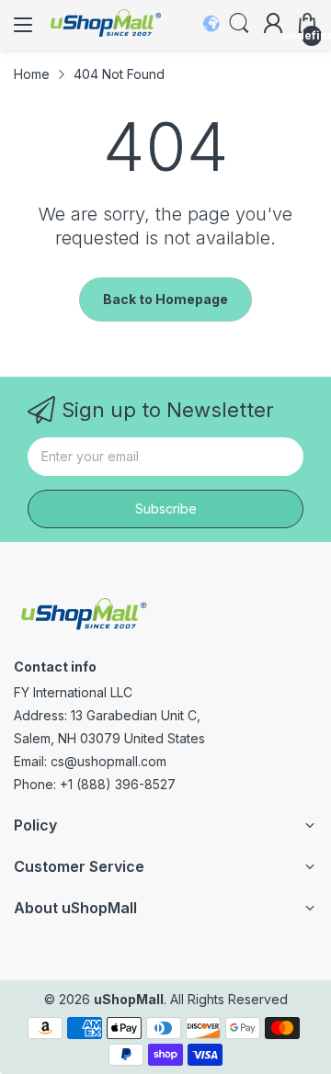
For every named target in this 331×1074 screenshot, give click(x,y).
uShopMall (129, 999)
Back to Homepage (165, 299)
